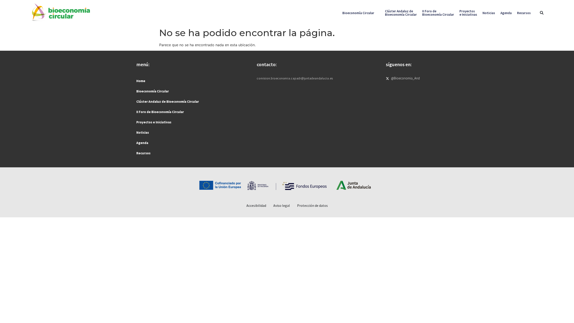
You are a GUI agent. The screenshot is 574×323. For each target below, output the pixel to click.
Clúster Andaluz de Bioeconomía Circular (167, 101)
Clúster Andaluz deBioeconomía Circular (401, 13)
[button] (541, 13)
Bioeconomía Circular (358, 13)
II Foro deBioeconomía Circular (438, 13)
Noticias (489, 13)
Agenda (506, 13)
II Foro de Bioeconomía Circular (160, 112)
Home (140, 81)
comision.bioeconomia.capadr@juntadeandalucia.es (295, 78)
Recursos (524, 13)
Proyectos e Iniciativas (153, 122)
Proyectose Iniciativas (468, 13)
